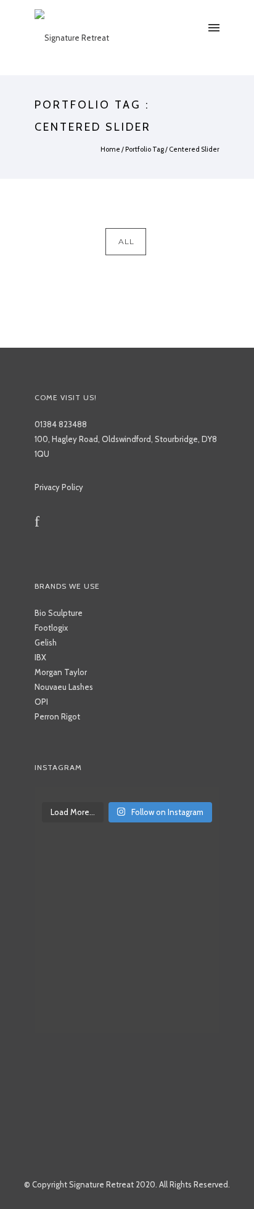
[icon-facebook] (40, 522)
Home (110, 149)
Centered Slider (194, 149)
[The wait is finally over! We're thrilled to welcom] (127, 793)
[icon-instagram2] (56, 522)
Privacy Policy (59, 487)
